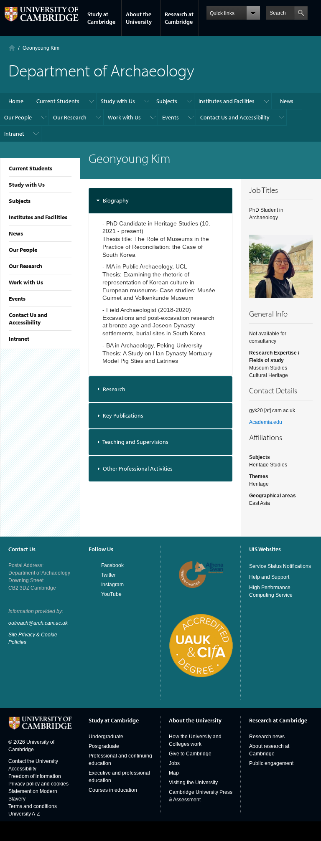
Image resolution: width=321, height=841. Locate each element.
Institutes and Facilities (38, 217)
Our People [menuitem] (18, 117)
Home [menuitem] (15, 101)
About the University (139, 17)
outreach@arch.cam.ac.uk (38, 623)
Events (17, 298)
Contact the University (33, 761)
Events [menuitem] (170, 117)
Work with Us (26, 282)
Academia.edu (265, 422)
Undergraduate (106, 737)
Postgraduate (104, 746)
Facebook (112, 565)
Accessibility (22, 769)
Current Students (30, 168)
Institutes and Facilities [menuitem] (227, 101)
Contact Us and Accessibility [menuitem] (235, 117)
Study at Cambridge (101, 17)
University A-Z (24, 814)
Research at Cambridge (179, 17)
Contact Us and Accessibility (28, 318)
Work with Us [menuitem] (124, 117)
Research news (267, 737)
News (16, 233)
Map (174, 773)
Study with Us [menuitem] (118, 101)
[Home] (11, 47)
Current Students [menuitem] (57, 101)
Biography (116, 200)
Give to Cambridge (190, 754)
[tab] (160, 200)
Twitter (108, 575)
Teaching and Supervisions (135, 442)
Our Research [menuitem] (70, 117)
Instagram (112, 585)
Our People (23, 249)
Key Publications (123, 415)
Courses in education (113, 790)
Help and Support (269, 577)
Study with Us (27, 184)
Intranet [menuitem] (14, 133)
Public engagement (271, 763)
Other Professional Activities (138, 468)
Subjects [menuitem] (166, 101)
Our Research (25, 266)
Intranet (19, 338)
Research (114, 389)
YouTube (111, 594)
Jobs (174, 763)
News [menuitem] (286, 101)
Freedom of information (34, 776)
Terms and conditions (32, 806)
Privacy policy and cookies (38, 784)
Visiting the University (193, 782)
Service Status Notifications (280, 566)
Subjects (20, 201)
